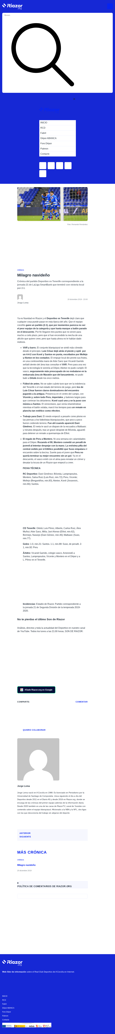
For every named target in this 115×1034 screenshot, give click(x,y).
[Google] (47, 979)
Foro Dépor (6, 1012)
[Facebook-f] (39, 979)
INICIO (4, 996)
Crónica (20, 270)
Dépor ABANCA (8, 1008)
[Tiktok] (30, 979)
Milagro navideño (26, 865)
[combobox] (15, 15)
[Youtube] (5, 979)
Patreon (5, 1016)
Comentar (82, 702)
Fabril (4, 1004)
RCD (4, 1000)
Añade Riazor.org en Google (38, 690)
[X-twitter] (22, 979)
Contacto (5, 1020)
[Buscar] (42, 55)
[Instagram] (14, 979)
